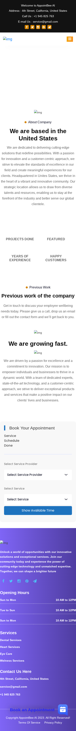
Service (10, 435)
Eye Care (6, 653)
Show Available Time (38, 510)
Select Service (14, 489)
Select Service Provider (20, 464)
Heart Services (10, 647)
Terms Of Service (29, 722)
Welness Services (12, 660)
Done (8, 445)
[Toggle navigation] (70, 39)
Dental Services (10, 640)
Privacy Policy (53, 722)
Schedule (11, 440)
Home (32, 76)
